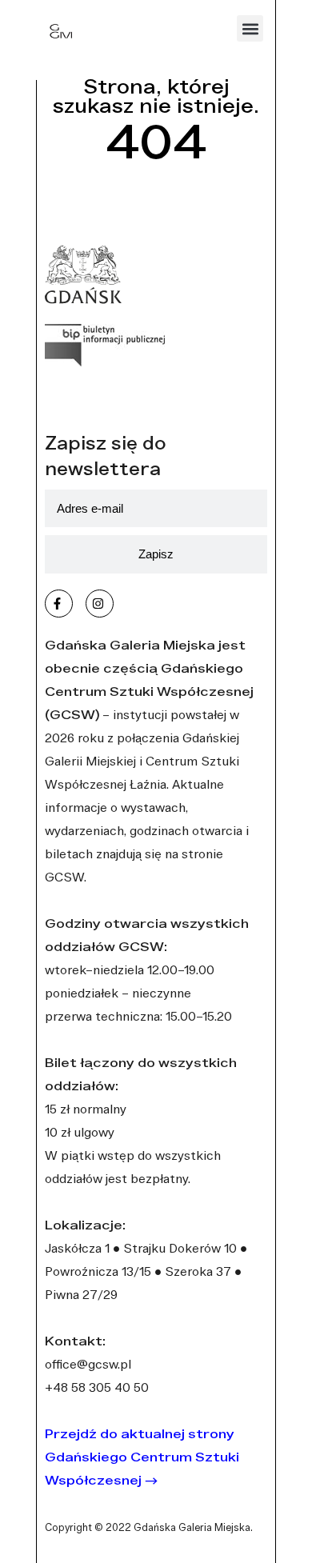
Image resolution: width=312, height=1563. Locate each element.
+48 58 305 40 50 (97, 1387)
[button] (250, 28)
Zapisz (156, 554)
